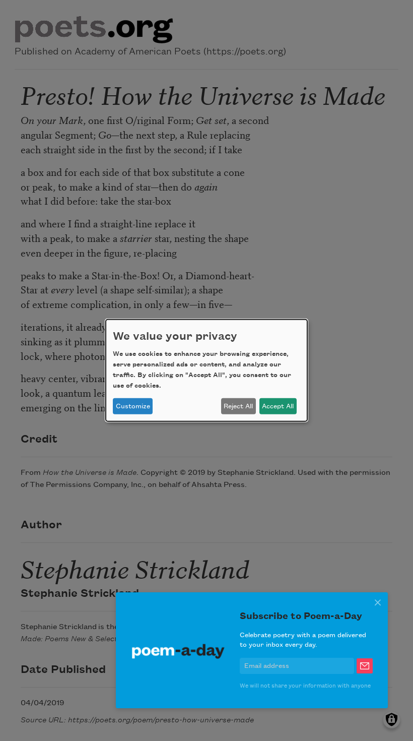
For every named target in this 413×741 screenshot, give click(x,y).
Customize (133, 406)
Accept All (278, 406)
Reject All (238, 406)
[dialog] (206, 370)
